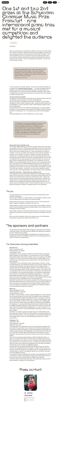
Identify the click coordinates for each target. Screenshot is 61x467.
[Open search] (50, 2)
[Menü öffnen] (55, 2)
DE (59, 2)
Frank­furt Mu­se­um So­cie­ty (25, 88)
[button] (30, 388)
